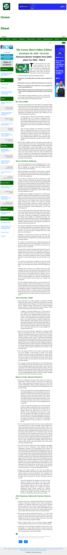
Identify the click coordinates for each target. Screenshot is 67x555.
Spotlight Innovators (48, 39)
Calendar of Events (57, 548)
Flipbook (21, 548)
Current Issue (7, 52)
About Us (64, 39)
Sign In (63, 36)
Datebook (14, 39)
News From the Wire (29, 548)
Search (63, 42)
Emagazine (15, 548)
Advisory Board (42, 550)
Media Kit (57, 39)
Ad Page (39, 39)
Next (26, 541)
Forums (8, 39)
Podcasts (50, 548)
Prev (20, 541)
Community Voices (24, 550)
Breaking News (38, 548)
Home (2, 39)
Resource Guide (31, 39)
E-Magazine (22, 39)
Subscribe (4, 36)
